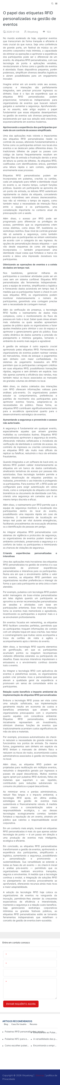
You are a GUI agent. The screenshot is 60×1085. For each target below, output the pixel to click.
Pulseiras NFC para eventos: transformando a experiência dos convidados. (17, 1039)
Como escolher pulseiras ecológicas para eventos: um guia (17, 1045)
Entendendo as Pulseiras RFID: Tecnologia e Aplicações (45, 1032)
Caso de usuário (18, 1024)
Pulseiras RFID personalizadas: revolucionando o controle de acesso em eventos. (25, 1031)
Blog (6, 1024)
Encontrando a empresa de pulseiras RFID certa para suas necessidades (45, 1045)
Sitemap (40, 1075)
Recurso (33, 1024)
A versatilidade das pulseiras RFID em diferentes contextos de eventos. (45, 1039)
